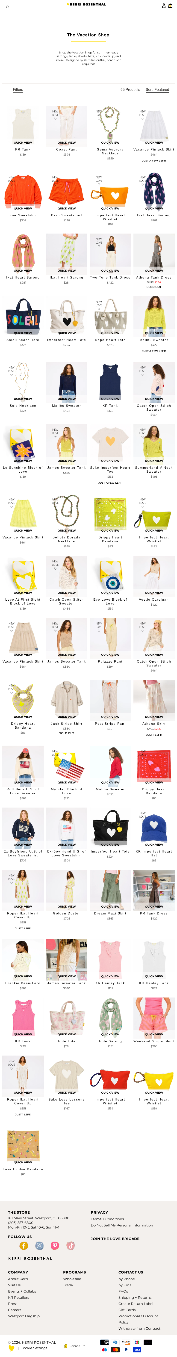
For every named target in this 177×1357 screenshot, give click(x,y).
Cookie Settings (34, 1348)
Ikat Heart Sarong (154, 215)
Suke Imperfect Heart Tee (110, 469)
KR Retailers (18, 1297)
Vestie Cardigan (154, 599)
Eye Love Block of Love (110, 601)
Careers (14, 1310)
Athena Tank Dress (154, 277)
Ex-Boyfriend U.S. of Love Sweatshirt (23, 853)
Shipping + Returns (134, 1297)
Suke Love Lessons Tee (66, 1101)
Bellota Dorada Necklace (67, 539)
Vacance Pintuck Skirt (153, 149)
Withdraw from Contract (139, 1328)
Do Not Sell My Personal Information (122, 1225)
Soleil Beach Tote (22, 340)
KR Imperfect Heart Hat (154, 853)
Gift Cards (127, 1310)
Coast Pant (66, 149)
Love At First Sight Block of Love (23, 601)
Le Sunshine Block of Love (23, 469)
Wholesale (72, 1279)
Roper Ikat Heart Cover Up (23, 915)
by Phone (126, 1279)
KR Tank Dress (154, 913)
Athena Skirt (154, 723)
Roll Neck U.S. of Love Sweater (23, 791)
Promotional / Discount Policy (138, 1319)
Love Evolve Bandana (23, 1169)
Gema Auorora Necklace (110, 151)
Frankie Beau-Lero (23, 983)
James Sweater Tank (66, 467)
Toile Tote (66, 1041)
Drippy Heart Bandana (110, 539)
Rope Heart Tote (110, 340)
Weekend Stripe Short (154, 1041)
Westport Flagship (24, 1316)
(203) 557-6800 (20, 1222)
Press (12, 1303)
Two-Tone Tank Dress (110, 277)
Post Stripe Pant (110, 723)
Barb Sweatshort (66, 215)
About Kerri (18, 1279)
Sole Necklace (23, 405)
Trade (68, 1285)
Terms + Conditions (107, 1219)
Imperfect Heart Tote (66, 340)
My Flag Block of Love (67, 791)
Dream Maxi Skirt (110, 913)
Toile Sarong (110, 1041)
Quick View (23, 142)
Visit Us (14, 1285)
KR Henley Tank (110, 983)
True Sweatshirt (23, 215)
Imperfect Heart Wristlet (110, 217)
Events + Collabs (22, 1291)
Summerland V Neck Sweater (154, 469)
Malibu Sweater (153, 340)
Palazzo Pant (110, 661)
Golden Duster (66, 913)
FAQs (123, 1291)
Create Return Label (135, 1303)
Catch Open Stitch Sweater (154, 407)
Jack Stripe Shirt (67, 723)
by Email (125, 1285)
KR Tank (23, 149)
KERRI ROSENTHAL (86, 6)
